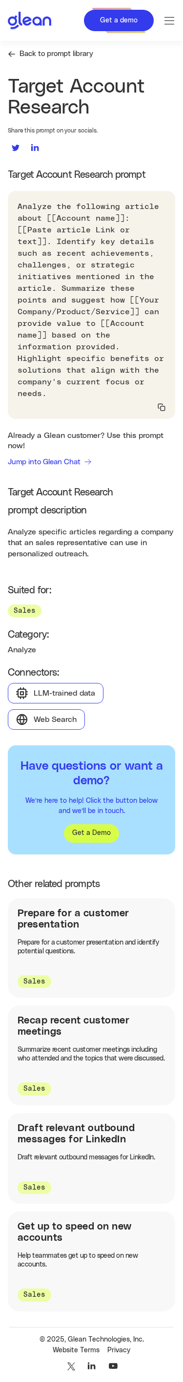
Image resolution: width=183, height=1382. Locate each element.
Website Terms (76, 1350)
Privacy (118, 1350)
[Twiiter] (70, 1366)
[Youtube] (113, 1366)
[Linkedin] (92, 1366)
